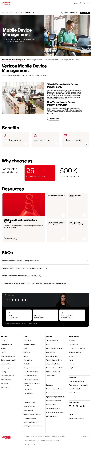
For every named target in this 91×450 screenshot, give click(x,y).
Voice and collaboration (8, 356)
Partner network (51, 393)
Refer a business (51, 416)
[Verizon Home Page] (6, 437)
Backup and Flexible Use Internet (31, 384)
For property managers (53, 400)
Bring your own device (31, 368)
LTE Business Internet (31, 379)
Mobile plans (28, 360)
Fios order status (51, 356)
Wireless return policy (53, 408)
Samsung (27, 352)
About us (72, 340)
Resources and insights (76, 381)
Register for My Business (54, 348)
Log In (75, 3)
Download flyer (54, 119)
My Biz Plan (27, 364)
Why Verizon (73, 368)
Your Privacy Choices (44, 440)
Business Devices (29, 344)
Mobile (3, 340)
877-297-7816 (12, 318)
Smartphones (28, 340)
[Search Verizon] (80, 3)
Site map (27, 436)
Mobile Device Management (32, 13)
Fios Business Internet (31, 372)
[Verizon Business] (6, 3)
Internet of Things (6, 364)
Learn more (64, 215)
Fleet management (7, 368)
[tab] (13, 59)
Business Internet (6, 344)
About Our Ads (29, 444)
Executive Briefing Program (55, 412)
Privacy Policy (46, 436)
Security (23, 13)
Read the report (10, 239)
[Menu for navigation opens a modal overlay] (88, 3)
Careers (71, 356)
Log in (23, 323)
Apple (25, 348)
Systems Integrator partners (55, 397)
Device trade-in (51, 404)
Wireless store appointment (33, 414)
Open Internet (38, 444)
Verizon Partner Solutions (54, 389)
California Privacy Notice (58, 436)
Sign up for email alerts (76, 418)
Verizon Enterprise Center (54, 368)
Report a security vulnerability (78, 385)
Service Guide (73, 393)
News (71, 360)
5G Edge (4, 372)
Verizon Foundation (75, 352)
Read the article (64, 239)
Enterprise (4, 383)
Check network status (53, 364)
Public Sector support (53, 372)
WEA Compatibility (75, 389)
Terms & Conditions (36, 436)
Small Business (6, 379)
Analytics (46, 444)
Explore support (32, 323)
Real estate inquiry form (31, 422)
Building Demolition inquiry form (34, 426)
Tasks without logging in (54, 360)
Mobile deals (28, 389)
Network (3, 348)
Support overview (52, 340)
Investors (72, 364)
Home (3, 13)
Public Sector (5, 387)
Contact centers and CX (8, 360)
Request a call (66, 318)
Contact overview (29, 406)
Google (26, 356)
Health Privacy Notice (30, 440)
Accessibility (50, 375)
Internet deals (28, 393)
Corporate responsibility (77, 348)
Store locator (50, 352)
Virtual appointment (30, 418)
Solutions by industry (7, 375)
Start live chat (39, 318)
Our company (73, 344)
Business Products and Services (13, 13)
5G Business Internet (30, 375)
